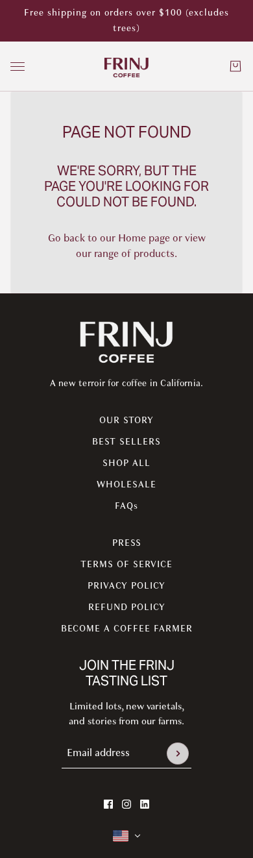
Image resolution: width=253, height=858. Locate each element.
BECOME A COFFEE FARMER (127, 628)
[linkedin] (145, 804)
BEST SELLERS (126, 441)
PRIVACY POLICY (126, 586)
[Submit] (178, 753)
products (154, 254)
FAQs (126, 506)
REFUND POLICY (126, 607)
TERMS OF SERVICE (126, 564)
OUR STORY (126, 420)
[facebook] (108, 804)
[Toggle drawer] (17, 66)
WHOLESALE (126, 484)
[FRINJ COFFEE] (126, 66)
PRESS (126, 543)
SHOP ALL (126, 463)
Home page (144, 238)
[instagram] (126, 804)
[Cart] (235, 66)
